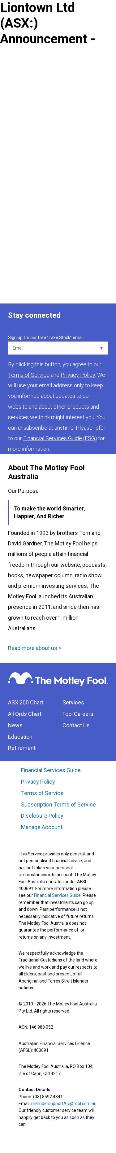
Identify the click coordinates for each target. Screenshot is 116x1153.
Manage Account (42, 827)
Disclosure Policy (42, 815)
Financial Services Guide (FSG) (60, 438)
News (15, 725)
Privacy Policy (38, 781)
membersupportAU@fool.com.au (64, 1103)
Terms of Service (42, 793)
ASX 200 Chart (25, 702)
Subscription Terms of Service (58, 804)
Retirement (22, 748)
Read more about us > (34, 648)
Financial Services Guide (51, 770)
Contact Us (76, 725)
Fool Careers (77, 714)
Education (20, 737)
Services (73, 702)
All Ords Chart (24, 714)
